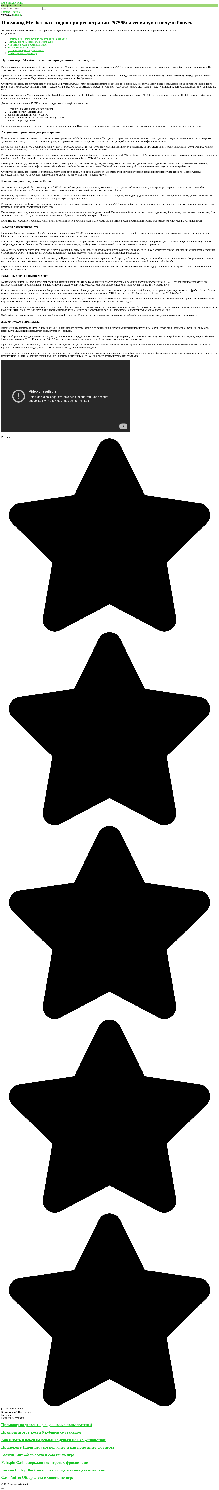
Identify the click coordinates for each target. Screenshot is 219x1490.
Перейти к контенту (12, 2)
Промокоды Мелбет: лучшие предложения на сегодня (37, 38)
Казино (17, 14)
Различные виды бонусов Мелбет (26, 50)
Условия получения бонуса (22, 47)
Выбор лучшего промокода (22, 53)
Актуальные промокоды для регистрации (30, 41)
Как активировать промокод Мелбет (27, 44)
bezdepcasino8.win (11, 5)
